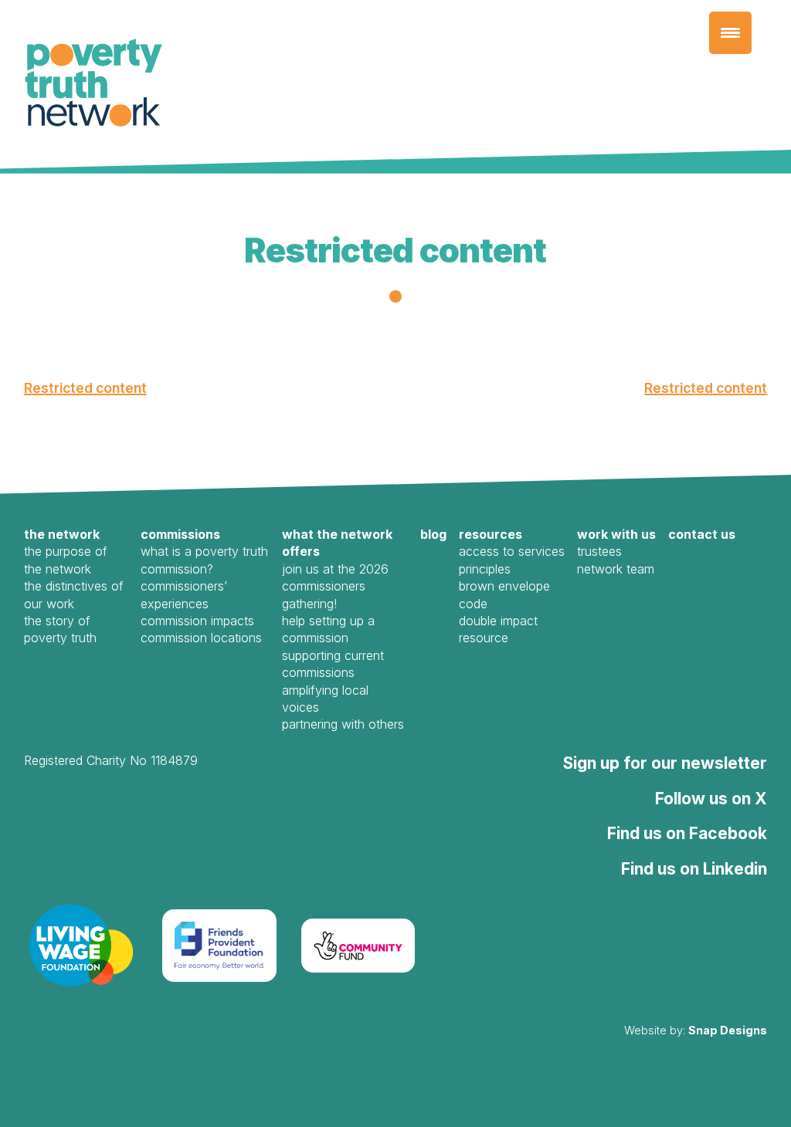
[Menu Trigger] (730, 33)
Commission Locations (201, 637)
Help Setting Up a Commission (328, 629)
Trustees (599, 551)
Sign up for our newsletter (665, 763)
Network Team (615, 569)
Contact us (701, 534)
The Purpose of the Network (65, 559)
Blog (433, 534)
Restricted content (85, 388)
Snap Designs (727, 1030)
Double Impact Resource (498, 629)
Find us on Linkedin (694, 868)
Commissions (180, 534)
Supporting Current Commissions (333, 664)
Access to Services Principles (512, 559)
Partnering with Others (343, 724)
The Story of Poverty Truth (60, 629)
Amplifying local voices (325, 698)
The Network (62, 534)
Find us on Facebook (687, 833)
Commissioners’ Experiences (184, 594)
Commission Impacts (197, 620)
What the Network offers (337, 542)
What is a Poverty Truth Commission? (204, 559)
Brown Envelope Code (504, 594)
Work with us (616, 534)
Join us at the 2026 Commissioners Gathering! (335, 586)
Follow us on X (711, 798)
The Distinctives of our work (74, 594)
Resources (490, 534)
